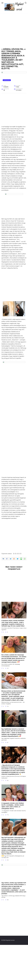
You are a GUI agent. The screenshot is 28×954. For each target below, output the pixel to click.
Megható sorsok (19, 7)
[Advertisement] (14, 32)
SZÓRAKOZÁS (7, 80)
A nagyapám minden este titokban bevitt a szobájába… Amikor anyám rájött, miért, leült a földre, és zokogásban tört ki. (12, 805)
